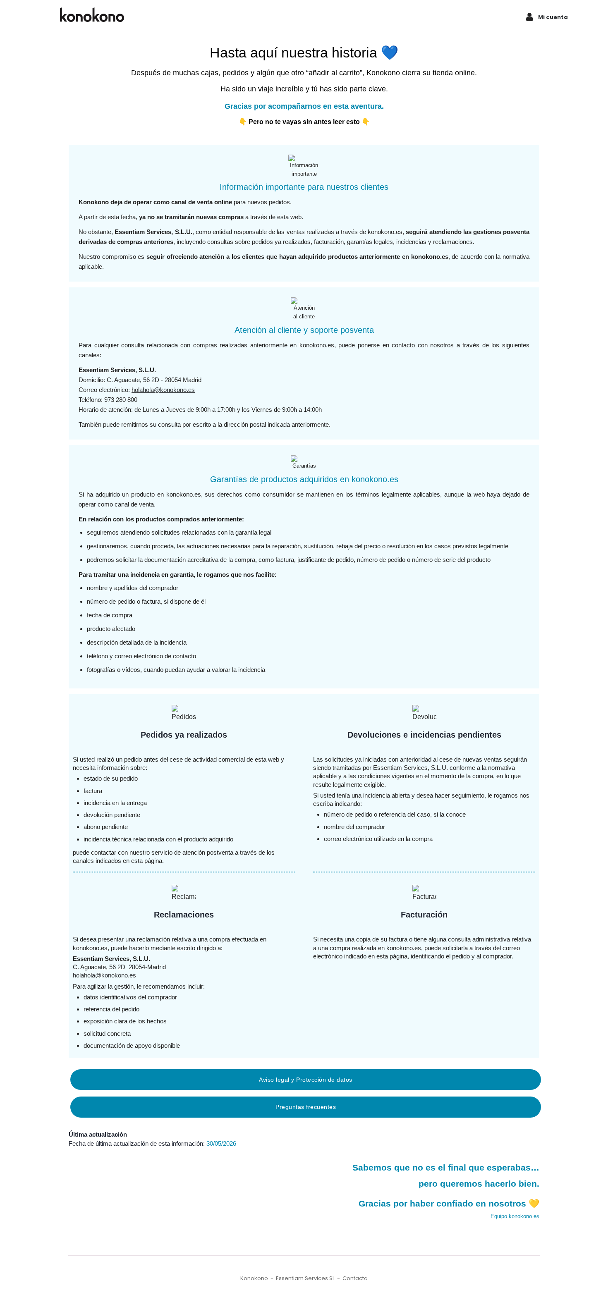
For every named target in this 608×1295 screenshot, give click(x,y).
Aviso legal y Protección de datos (305, 1079)
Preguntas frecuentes (305, 1107)
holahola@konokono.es (163, 389)
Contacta (355, 1278)
